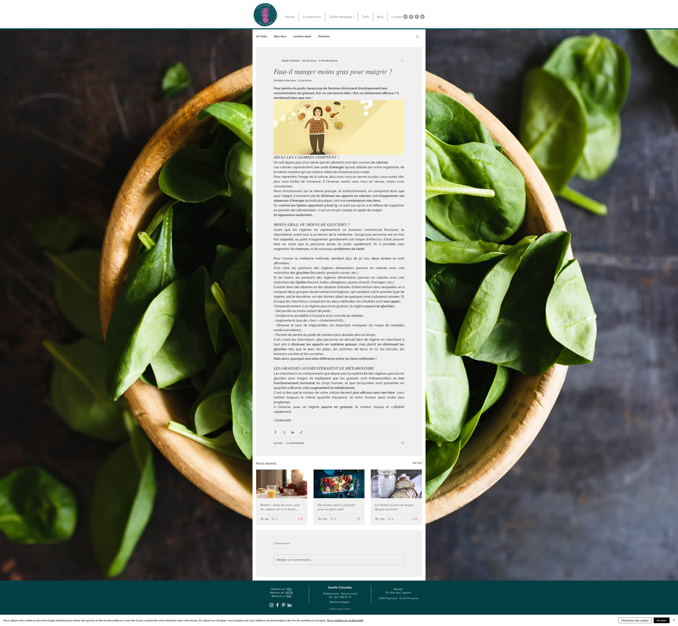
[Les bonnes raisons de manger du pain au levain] (396, 484)
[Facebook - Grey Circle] (411, 16)
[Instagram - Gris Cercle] (405, 16)
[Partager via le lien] (301, 432)
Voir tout (417, 462)
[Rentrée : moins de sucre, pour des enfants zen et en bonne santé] (281, 484)
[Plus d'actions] (402, 61)
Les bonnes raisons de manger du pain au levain (394, 507)
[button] (417, 36)
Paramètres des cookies (635, 620)
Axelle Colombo (340, 587)
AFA (289, 596)
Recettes (324, 36)
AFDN (289, 592)
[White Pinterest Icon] (283, 605)
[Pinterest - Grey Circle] (417, 16)
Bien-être (280, 36)
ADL (289, 589)
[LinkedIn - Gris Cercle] (422, 16)
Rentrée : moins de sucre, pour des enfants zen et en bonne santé (280, 507)
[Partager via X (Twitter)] (284, 432)
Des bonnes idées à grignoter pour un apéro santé (336, 507)
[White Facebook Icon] (277, 605)
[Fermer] (674, 620)
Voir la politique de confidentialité (345, 620)
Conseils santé (302, 36)
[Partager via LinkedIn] (292, 432)
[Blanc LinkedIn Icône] (289, 605)
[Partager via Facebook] (275, 432)
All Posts (261, 36)
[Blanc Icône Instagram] (271, 605)
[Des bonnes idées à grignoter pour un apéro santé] (339, 484)
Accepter (662, 620)
